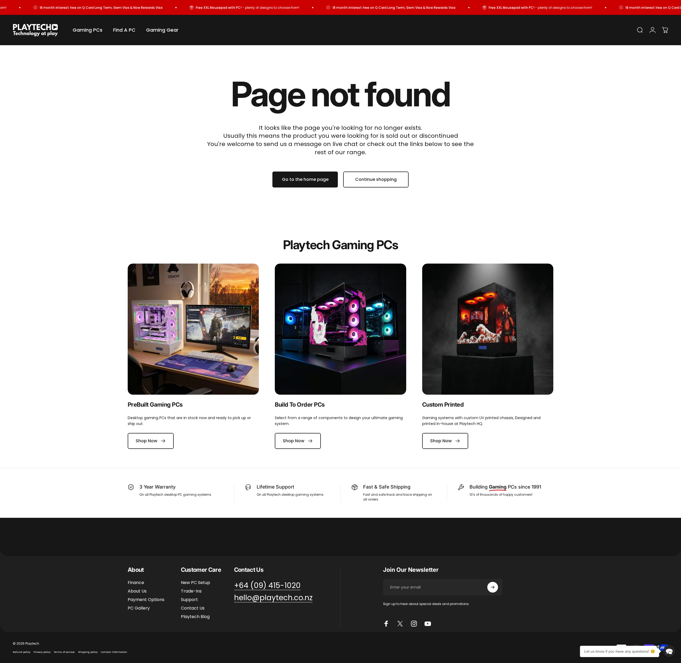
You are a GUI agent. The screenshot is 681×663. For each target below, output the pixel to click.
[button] (669, 651)
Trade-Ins (191, 591)
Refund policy (21, 652)
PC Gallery (139, 608)
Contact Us (193, 608)
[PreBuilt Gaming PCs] (193, 329)
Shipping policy (88, 652)
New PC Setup (195, 582)
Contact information (114, 652)
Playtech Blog (195, 616)
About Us (137, 591)
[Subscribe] (492, 587)
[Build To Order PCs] (340, 329)
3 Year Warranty (157, 487)
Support (189, 599)
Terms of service (64, 652)
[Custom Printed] (487, 329)
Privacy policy (42, 652)
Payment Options (146, 599)
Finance (136, 582)
